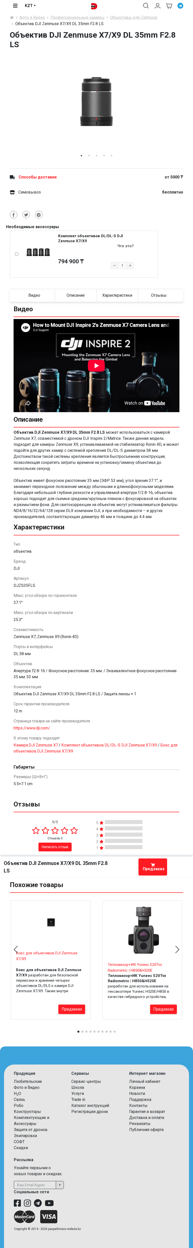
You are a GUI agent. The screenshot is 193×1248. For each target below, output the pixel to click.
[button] (146, 6)
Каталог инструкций (90, 1105)
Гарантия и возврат (147, 1111)
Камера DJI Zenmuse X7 (36, 745)
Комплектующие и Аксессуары (31, 1120)
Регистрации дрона (89, 1111)
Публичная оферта (146, 1129)
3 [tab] (96, 155)
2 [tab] (88, 155)
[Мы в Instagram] (27, 1203)
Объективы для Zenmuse (133, 17)
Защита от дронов (30, 1129)
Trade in (78, 1099)
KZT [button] (29, 5)
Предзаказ (153, 868)
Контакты (138, 1105)
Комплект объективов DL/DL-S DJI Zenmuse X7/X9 (109, 745)
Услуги (77, 1093)
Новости (137, 1093)
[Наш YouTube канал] (49, 1203)
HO (17, 1093)
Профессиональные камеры (78, 17)
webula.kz (74, 1229)
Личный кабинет (144, 1081)
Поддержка (140, 1099)
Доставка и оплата (146, 1117)
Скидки (21, 1147)
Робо (18, 1105)
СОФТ (19, 1141)
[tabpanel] (96, 101)
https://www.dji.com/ (32, 728)
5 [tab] (111, 155)
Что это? (125, 246)
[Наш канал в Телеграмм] (38, 1203)
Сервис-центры (86, 1081)
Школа (77, 1087)
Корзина (137, 1087)
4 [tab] (104, 155)
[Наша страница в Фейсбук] (17, 1203)
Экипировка (25, 1135)
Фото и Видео (32, 17)
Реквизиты (140, 1123)
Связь (19, 1099)
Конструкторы (27, 1111)
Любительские (28, 1081)
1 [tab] (81, 155)
